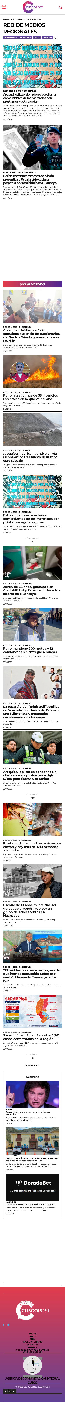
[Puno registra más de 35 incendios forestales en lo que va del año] (32, 371)
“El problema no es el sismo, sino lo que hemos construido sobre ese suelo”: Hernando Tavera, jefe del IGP (31, 975)
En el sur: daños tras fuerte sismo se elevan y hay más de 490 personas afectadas (32, 846)
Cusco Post (12, 1156)
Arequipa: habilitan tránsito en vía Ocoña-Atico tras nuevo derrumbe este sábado (30, 457)
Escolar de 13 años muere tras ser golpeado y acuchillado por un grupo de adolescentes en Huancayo (29, 910)
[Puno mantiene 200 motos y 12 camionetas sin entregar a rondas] (32, 624)
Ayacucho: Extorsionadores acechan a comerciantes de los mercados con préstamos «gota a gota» (29, 98)
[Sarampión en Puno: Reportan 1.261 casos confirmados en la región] (32, 1011)
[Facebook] (3, 1324)
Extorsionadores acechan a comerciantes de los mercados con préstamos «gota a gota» (31, 518)
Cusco (37, 37)
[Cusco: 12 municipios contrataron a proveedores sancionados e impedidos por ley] (32, 1141)
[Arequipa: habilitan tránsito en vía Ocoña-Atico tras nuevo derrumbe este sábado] (32, 429)
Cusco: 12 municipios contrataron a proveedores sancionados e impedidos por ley (32, 1159)
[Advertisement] (32, 240)
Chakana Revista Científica (17, 37)
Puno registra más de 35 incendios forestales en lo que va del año (30, 397)
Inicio (6, 19)
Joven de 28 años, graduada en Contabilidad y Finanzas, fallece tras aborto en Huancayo (32, 590)
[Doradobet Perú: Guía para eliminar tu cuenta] (32, 1187)
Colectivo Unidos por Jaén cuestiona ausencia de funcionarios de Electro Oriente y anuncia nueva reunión (31, 335)
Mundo (9, 1109)
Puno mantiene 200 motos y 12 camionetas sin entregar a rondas (30, 650)
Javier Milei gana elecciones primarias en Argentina (28, 1113)
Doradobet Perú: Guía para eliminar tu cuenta (30, 1204)
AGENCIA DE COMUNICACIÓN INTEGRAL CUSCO (32, 1381)
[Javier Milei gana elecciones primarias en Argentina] (32, 1094)
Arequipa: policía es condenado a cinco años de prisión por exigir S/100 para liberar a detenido (29, 775)
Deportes (47, 37)
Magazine (11, 1202)
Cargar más (31, 1065)
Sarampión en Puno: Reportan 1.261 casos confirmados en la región (31, 1037)
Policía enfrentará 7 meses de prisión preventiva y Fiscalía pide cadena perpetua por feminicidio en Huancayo (29, 179)
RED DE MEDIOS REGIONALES (19, 91)
